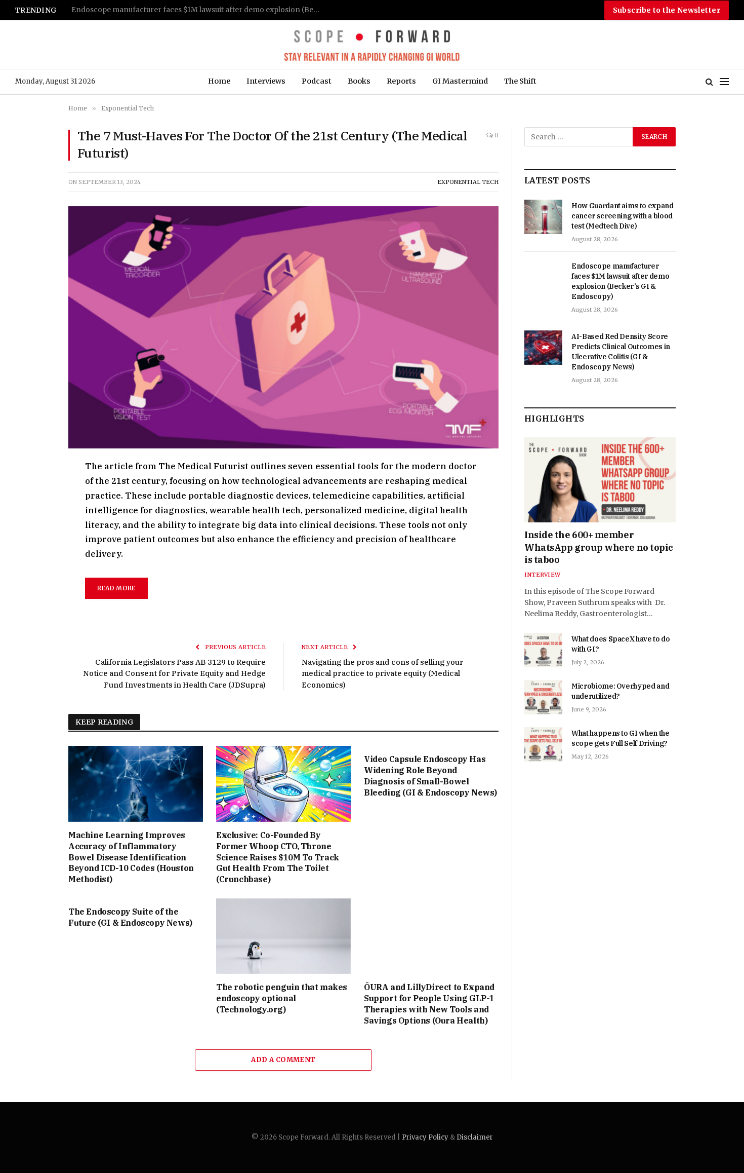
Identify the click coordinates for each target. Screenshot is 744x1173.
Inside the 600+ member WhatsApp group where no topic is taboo (598, 547)
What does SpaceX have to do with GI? (620, 644)
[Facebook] (32, 491)
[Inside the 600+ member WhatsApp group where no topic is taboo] (600, 479)
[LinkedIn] (32, 538)
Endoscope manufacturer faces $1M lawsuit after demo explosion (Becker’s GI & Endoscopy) (620, 281)
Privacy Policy (425, 1137)
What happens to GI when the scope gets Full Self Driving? (620, 738)
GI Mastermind (460, 81)
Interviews (265, 81)
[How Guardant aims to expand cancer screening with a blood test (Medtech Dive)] (543, 217)
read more (116, 588)
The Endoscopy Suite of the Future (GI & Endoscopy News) (130, 917)
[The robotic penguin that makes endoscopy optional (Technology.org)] (283, 936)
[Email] (32, 584)
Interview (542, 574)
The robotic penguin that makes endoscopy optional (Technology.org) (281, 998)
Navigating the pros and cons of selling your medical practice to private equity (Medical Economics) (383, 673)
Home (219, 81)
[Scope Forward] (371, 44)
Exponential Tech (468, 181)
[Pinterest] (32, 561)
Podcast (317, 81)
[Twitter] (32, 514)
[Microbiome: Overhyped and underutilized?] (543, 697)
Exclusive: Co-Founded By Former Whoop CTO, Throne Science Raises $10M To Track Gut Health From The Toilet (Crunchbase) (277, 857)
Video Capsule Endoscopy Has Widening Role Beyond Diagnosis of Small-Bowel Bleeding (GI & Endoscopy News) (430, 775)
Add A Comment (283, 1059)
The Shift (520, 81)
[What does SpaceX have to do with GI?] (543, 650)
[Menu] (724, 81)
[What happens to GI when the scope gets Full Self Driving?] (543, 744)
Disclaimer (475, 1137)
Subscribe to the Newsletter (666, 10)
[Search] (709, 81)
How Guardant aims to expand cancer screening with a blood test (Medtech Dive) (622, 216)
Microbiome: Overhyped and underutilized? (620, 691)
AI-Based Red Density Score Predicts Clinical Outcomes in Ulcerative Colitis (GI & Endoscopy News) (197, 10)
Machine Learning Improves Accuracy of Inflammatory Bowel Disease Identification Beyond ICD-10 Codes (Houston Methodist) (131, 857)
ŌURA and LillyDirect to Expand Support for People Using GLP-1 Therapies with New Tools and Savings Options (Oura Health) (429, 1003)
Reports (401, 81)
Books (359, 81)
